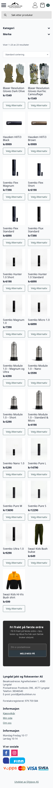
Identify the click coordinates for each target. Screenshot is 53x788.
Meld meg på (27, 653)
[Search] (5, 15)
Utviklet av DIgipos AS (26, 781)
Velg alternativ (14, 105)
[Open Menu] (3, 5)
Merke (7, 34)
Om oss (7, 723)
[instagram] (14, 753)
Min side (7, 718)
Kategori (8, 28)
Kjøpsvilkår (9, 713)
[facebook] (6, 753)
